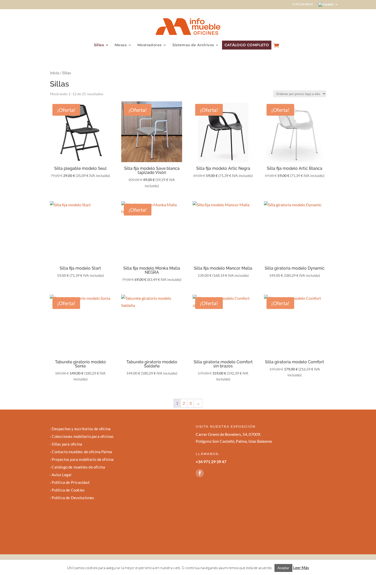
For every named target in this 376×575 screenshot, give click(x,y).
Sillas (99, 45)
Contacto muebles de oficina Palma (82, 452)
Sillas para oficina (67, 444)
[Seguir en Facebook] (200, 473)
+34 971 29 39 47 (211, 461)
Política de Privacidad (70, 483)
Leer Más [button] (301, 567)
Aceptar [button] (283, 568)
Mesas (121, 45)
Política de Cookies (68, 490)
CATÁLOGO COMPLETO (247, 45)
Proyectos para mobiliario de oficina (83, 460)
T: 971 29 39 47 (302, 4)
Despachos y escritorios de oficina (81, 429)
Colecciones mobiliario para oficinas (83, 437)
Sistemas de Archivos (193, 45)
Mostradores (149, 45)
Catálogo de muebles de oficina (78, 467)
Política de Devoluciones (73, 498)
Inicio (54, 72)
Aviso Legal (61, 475)
